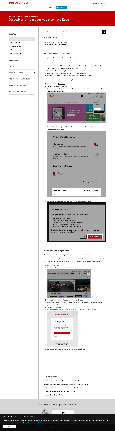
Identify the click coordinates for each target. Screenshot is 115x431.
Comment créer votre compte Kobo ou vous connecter (62, 381)
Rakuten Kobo (13, 16)
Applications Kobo (16, 72)
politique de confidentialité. (35, 423)
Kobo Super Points (16, 42)
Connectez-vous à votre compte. (58, 86)
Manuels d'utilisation (17, 91)
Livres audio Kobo (15, 46)
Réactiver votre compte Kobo (57, 45)
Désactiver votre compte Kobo (57, 42)
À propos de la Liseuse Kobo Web (54, 395)
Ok (9, 427)
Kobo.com (61, 84)
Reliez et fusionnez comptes (19, 50)
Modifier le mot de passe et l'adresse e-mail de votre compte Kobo (66, 384)
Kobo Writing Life (15, 53)
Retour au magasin (98, 3)
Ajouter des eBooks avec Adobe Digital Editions (59, 391)
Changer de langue (61, 7)
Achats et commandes (18, 85)
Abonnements (14, 60)
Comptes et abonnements (31, 16)
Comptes (20, 16)
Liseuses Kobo (14, 66)
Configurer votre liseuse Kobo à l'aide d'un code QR (61, 388)
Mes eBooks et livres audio (20, 79)
